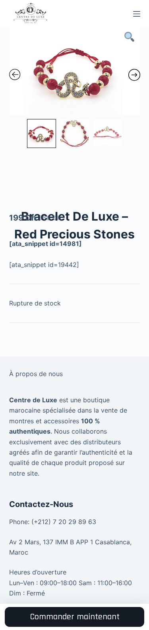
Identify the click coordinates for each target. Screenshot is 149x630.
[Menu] (136, 13)
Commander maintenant (75, 616)
